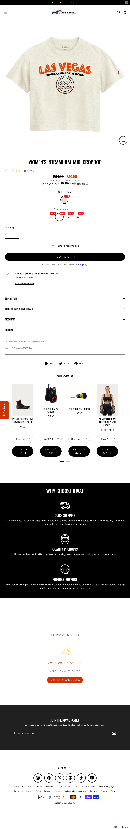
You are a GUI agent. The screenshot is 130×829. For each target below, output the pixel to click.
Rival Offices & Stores (85, 786)
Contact (69, 786)
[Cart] (124, 12)
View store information (24, 283)
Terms (113, 791)
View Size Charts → (68, 209)
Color (65, 192)
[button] (65, 183)
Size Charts (19, 786)
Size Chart (10, 319)
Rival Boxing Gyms (107, 786)
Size (65, 209)
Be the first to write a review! (65, 680)
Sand (64, 198)
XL (79, 215)
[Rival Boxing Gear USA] (64, 12)
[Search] (118, 12)
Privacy (104, 791)
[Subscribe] (113, 733)
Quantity (9, 227)
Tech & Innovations (44, 786)
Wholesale (70, 791)
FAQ (30, 786)
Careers (58, 791)
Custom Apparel (43, 791)
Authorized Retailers (23, 791)
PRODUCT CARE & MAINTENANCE (19, 309)
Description (11, 298)
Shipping (55, 180)
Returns (93, 791)
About (59, 786)
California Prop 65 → (18, 348)
